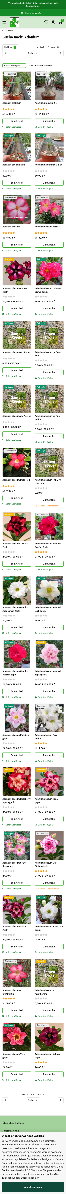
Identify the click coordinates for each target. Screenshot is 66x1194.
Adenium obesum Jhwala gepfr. (15, 545)
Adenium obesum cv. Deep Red (48, 354)
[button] (46, 22)
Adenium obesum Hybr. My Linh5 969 (48, 481)
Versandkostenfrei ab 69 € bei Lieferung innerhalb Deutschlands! (33, 4)
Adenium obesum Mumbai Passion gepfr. (15, 673)
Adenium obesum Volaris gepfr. (47, 1056)
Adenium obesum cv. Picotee (16, 415)
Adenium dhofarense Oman (48, 164)
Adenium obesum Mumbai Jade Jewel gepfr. (15, 609)
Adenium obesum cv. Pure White (48, 417)
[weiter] (61, 53)
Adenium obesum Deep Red (16, 479)
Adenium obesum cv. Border (16, 352)
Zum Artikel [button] (17, 121)
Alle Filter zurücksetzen (40, 65)
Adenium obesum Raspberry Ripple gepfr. (16, 800)
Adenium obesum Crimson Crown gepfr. (48, 290)
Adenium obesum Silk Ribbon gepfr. (45, 864)
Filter (11, 47)
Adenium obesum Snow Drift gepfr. (49, 928)
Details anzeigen (30, 1177)
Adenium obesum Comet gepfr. (14, 290)
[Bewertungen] (8, 109)
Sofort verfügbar (12, 65)
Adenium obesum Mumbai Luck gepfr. (48, 609)
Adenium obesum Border (47, 226)
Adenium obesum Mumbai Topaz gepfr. (48, 673)
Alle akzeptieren (33, 1187)
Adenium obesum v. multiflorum (12, 992)
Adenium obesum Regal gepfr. (46, 800)
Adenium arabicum (11, 102)
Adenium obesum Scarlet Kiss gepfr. (14, 864)
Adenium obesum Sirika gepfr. (14, 928)
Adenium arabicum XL (45, 102)
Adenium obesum (11, 226)
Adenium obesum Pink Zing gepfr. (15, 737)
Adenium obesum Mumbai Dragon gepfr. (48, 545)
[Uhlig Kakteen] (14, 22)
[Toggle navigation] (4, 22)
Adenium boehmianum (13, 164)
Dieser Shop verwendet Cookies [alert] (23, 1135)
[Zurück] (5, 53)
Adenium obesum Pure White (46, 737)
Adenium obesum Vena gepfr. (13, 1056)
